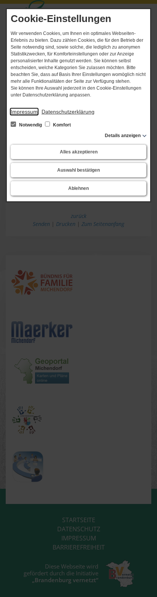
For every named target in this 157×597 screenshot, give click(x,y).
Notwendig (30, 125)
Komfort (61, 125)
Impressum (24, 112)
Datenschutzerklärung (68, 112)
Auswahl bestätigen (78, 170)
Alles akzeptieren (79, 152)
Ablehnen (78, 188)
